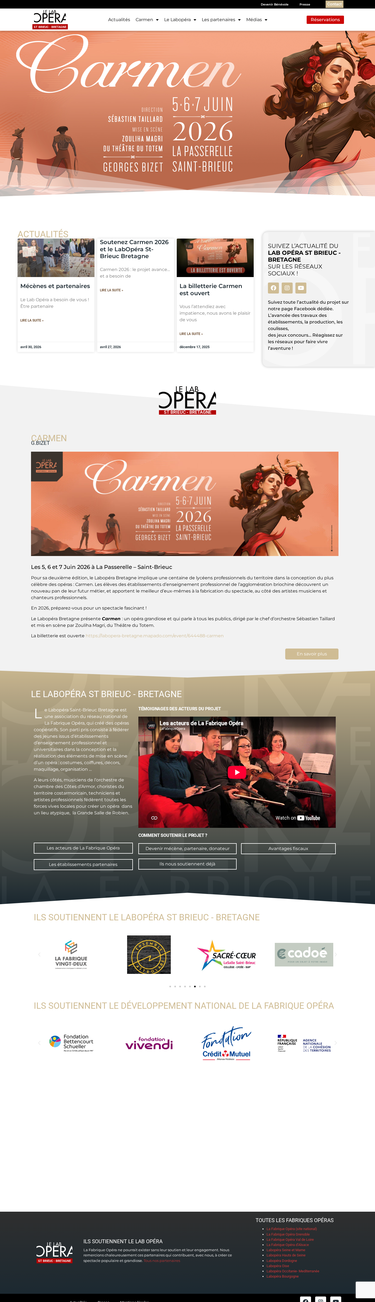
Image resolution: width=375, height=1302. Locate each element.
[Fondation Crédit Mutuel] (226, 1043)
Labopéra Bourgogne (283, 1276)
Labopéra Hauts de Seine (286, 1255)
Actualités (119, 19)
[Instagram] (287, 288)
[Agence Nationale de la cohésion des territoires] (304, 1043)
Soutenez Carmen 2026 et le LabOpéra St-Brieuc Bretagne (134, 249)
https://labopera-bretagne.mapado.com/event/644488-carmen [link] (155, 635)
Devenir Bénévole (275, 4)
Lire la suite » (32, 320)
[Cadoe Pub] (304, 954)
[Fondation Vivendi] (149, 1043)
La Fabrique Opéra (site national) (292, 1229)
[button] (39, 954)
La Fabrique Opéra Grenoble (288, 1234)
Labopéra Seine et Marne (286, 1250)
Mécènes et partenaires (55, 286)
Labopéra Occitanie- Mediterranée (293, 1271)
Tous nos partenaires (162, 1261)
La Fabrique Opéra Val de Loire (290, 1239)
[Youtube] (300, 288)
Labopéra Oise (278, 1266)
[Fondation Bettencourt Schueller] (71, 1043)
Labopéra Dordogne (282, 1261)
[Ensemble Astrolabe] (149, 954)
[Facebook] (273, 288)
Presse (305, 4)
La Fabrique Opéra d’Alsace (288, 1245)
